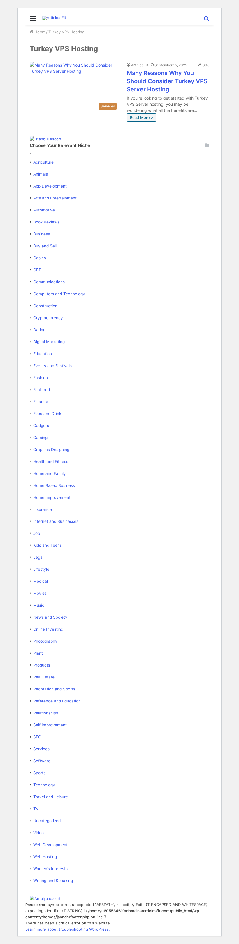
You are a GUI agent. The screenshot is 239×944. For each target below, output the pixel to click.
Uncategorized (47, 820)
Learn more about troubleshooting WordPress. (67, 929)
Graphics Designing (51, 449)
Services (41, 749)
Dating (39, 329)
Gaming (40, 437)
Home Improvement (52, 497)
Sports (39, 773)
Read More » (141, 117)
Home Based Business (54, 485)
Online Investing (48, 629)
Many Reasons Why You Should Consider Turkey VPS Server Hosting (167, 81)
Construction (45, 305)
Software (41, 761)
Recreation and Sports (54, 689)
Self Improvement (50, 725)
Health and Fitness (50, 461)
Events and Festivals (52, 365)
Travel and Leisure (50, 796)
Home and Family (49, 473)
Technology (44, 784)
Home (39, 31)
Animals (40, 174)
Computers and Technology (59, 293)
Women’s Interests (50, 868)
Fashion (40, 377)
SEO (37, 737)
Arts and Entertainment (55, 198)
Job (36, 533)
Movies (40, 593)
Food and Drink (47, 413)
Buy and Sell (45, 246)
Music (38, 605)
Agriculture (43, 162)
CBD (37, 270)
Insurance (42, 509)
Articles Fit (139, 65)
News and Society (50, 617)
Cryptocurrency (48, 317)
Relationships (45, 713)
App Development (50, 186)
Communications (49, 282)
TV (35, 808)
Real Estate (44, 677)
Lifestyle (41, 569)
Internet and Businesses (55, 521)
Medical (40, 581)
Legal (38, 557)
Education (42, 353)
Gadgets (41, 425)
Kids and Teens (47, 545)
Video (38, 832)
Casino (39, 258)
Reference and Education (57, 701)
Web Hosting (45, 856)
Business (41, 234)
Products (41, 665)
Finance (40, 401)
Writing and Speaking (53, 880)
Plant (38, 653)
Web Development (50, 844)
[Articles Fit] (54, 18)
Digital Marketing (49, 341)
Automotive (44, 210)
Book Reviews (46, 222)
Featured (41, 389)
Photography (45, 641)
